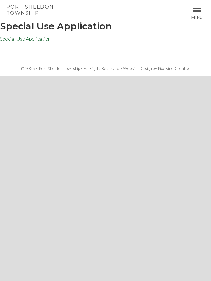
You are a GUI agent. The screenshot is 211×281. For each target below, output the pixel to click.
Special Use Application (25, 39)
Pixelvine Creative (174, 68)
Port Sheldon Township (30, 10)
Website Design (137, 68)
